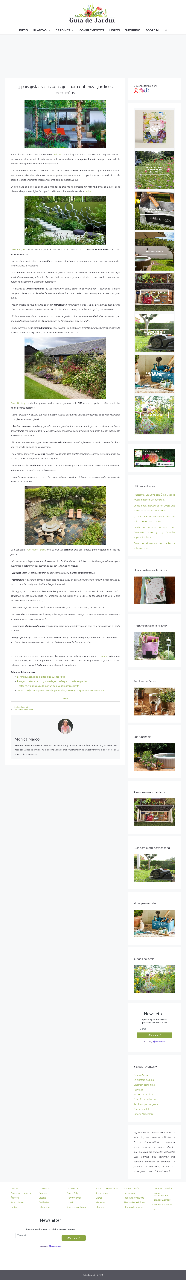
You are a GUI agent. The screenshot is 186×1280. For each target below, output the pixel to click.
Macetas (100, 1202)
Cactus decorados (22, 707)
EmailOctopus (160, 1042)
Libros (114, 30)
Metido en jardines (143, 1094)
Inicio (23, 30)
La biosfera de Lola (144, 1080)
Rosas (155, 1209)
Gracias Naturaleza (143, 1114)
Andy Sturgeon (18, 249)
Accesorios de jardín (21, 1193)
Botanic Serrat (141, 1075)
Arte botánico (18, 1202)
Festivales (44, 1202)
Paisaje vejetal (141, 1109)
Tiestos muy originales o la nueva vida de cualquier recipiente (48, 686)
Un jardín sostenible (144, 1084)
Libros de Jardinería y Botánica (154, 129)
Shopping (132, 30)
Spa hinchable (154, 251)
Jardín (65, 699)
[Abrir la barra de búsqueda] (166, 30)
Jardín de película (76, 1207)
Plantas (40, 30)
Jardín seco (102, 1193)
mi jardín (58, 154)
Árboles (15, 1197)
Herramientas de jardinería (154, 210)
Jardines (63, 30)
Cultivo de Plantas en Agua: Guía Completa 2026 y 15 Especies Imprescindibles (154, 532)
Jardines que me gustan (146, 1104)
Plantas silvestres (161, 1199)
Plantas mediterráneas (160, 1194)
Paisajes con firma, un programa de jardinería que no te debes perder (52, 681)
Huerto (70, 1202)
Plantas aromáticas (134, 1197)
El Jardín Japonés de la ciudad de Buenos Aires (41, 677)
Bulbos (14, 1207)
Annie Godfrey (18, 403)
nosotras (102, 656)
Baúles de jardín (154, 292)
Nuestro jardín (131, 1188)
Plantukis (138, 1089)
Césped (43, 1193)
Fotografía (44, 1207)
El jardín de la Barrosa (145, 1099)
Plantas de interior (133, 1207)
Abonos (15, 1188)
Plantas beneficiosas (134, 1202)
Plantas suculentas (162, 1204)
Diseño (42, 1197)
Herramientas (74, 1197)
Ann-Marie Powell (36, 549)
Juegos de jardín (154, 415)
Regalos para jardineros (154, 374)
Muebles (100, 1207)
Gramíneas (72, 1188)
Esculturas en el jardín (23, 710)
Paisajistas (129, 1193)
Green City (72, 1193)
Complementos (92, 30)
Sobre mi (152, 30)
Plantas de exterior (162, 1188)
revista (88, 191)
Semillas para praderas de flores (154, 169)
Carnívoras (44, 1188)
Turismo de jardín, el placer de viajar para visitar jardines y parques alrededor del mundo (61, 690)
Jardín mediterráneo (107, 1188)
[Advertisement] (93, 55)
